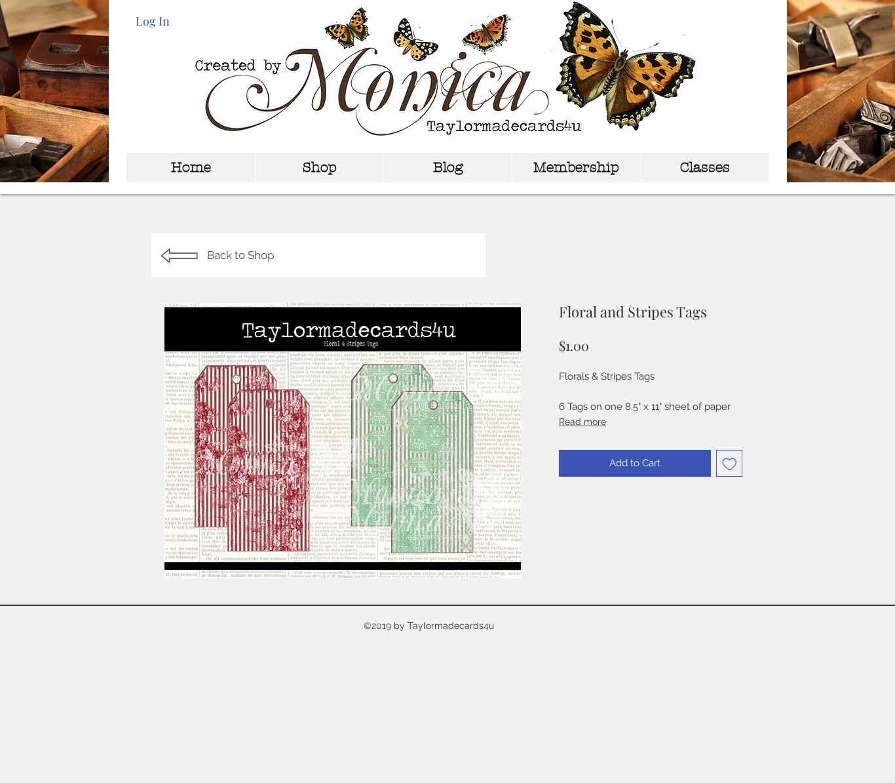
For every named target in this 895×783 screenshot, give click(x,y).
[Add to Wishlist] (729, 463)
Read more (582, 421)
